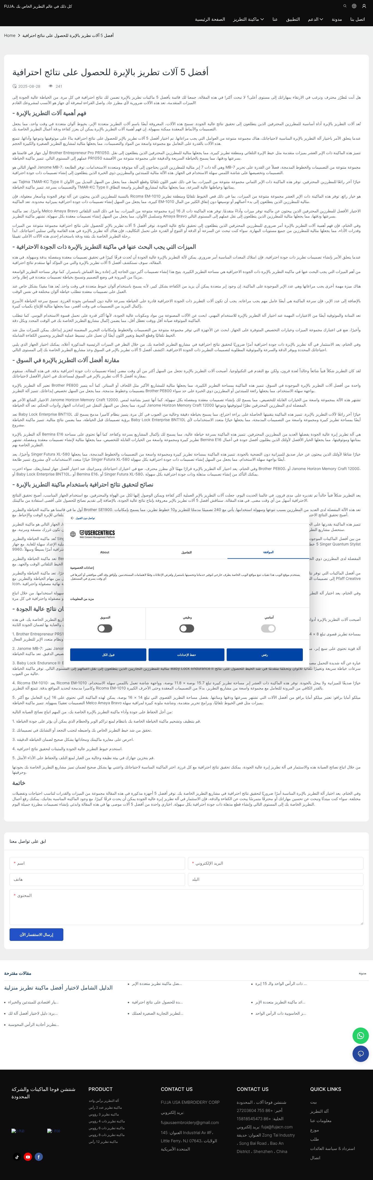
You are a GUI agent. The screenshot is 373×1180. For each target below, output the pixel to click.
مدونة (362, 973)
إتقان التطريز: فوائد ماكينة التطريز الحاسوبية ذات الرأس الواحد (281, 1013)
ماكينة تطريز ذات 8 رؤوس (107, 1135)
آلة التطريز (319, 1111)
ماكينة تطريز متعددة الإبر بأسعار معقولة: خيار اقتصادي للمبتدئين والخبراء (34, 1002)
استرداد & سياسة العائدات (332, 1148)
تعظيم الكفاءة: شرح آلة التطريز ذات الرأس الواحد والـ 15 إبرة (281, 983)
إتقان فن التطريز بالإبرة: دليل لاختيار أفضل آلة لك (34, 1013)
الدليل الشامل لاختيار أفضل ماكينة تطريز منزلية (58, 987)
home (10, 35)
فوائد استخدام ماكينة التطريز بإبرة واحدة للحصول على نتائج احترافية (157, 1002)
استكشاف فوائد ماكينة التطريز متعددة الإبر (281, 1002)
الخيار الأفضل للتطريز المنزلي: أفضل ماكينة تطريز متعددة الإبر (157, 983)
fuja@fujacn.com (277, 1126)
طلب (315, 1139)
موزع (314, 1129)
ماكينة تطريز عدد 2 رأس (105, 1107)
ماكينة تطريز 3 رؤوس (104, 1114)
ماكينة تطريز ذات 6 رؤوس (107, 1128)
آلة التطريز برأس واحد (104, 1101)
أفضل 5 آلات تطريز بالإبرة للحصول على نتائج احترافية (68, 35)
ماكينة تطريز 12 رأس (103, 1142)
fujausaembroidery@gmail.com (190, 1122)
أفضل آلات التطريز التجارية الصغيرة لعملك (157, 1013)
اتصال (315, 1157)
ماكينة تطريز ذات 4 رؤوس (107, 1121)
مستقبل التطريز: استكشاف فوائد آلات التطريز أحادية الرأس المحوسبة (34, 1024)
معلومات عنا (320, 1120)
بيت (313, 1102)
